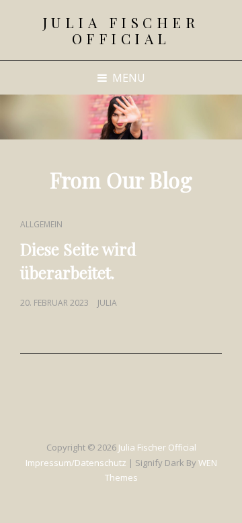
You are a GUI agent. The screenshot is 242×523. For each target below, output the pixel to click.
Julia (107, 302)
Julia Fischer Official (121, 30)
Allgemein (41, 224)
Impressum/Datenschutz (76, 463)
